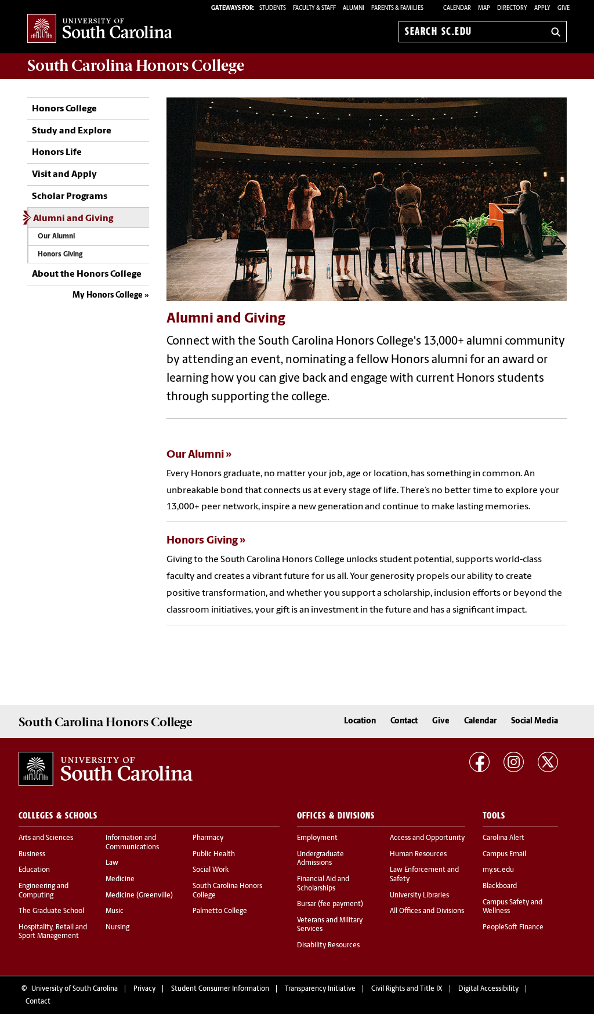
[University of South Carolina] (106, 769)
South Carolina (135, 65)
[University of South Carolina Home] (99, 29)
